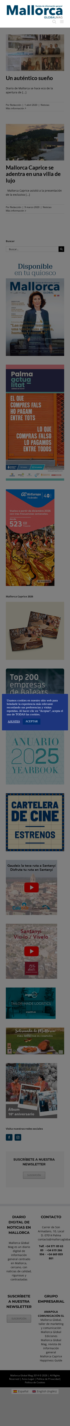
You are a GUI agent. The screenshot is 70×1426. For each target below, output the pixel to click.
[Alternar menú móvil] (62, 22)
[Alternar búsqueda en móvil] (54, 22)
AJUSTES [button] (14, 721)
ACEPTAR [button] (31, 721)
